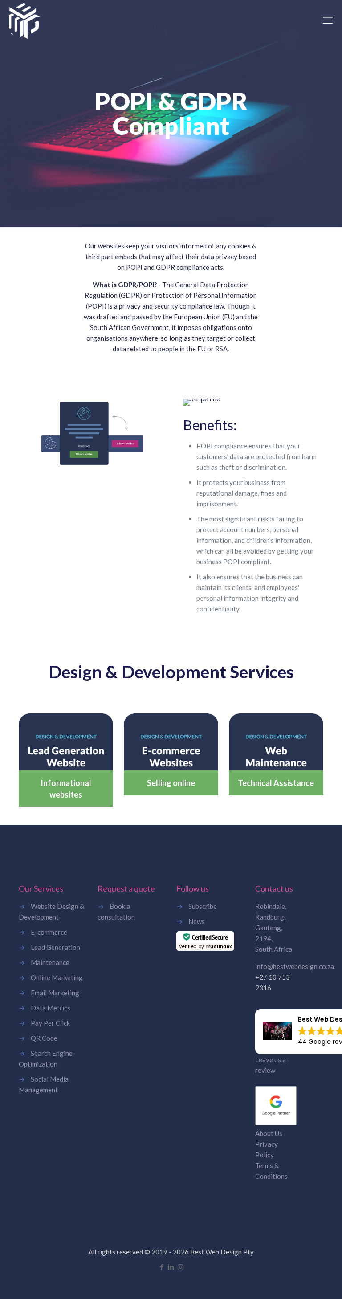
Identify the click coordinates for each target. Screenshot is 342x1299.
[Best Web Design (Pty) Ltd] (25, 20)
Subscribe (202, 906)
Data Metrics (50, 1008)
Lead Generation (55, 947)
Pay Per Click (50, 1023)
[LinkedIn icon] (171, 1267)
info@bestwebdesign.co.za (294, 966)
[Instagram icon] (180, 1267)
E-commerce (49, 932)
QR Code (44, 1038)
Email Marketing (55, 993)
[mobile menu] (327, 20)
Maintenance (50, 962)
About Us (268, 1133)
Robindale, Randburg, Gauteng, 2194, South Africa (273, 927)
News (196, 921)
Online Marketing (57, 977)
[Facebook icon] (162, 1267)
